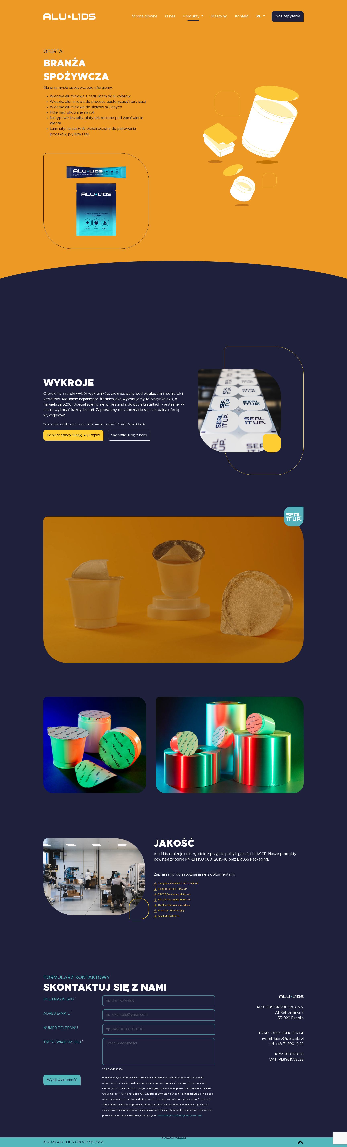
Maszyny (219, 16)
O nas (170, 16)
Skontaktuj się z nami (129, 435)
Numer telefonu (60, 1028)
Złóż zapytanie (287, 16)
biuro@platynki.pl (289, 1038)
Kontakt (242, 16)
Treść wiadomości (63, 1042)
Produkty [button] (192, 16)
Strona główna (144, 16)
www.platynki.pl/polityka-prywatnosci (180, 1115)
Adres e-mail (57, 1013)
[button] (261, 16)
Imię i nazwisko (59, 999)
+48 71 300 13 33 (290, 1044)
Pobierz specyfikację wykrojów (73, 435)
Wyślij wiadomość (62, 1080)
